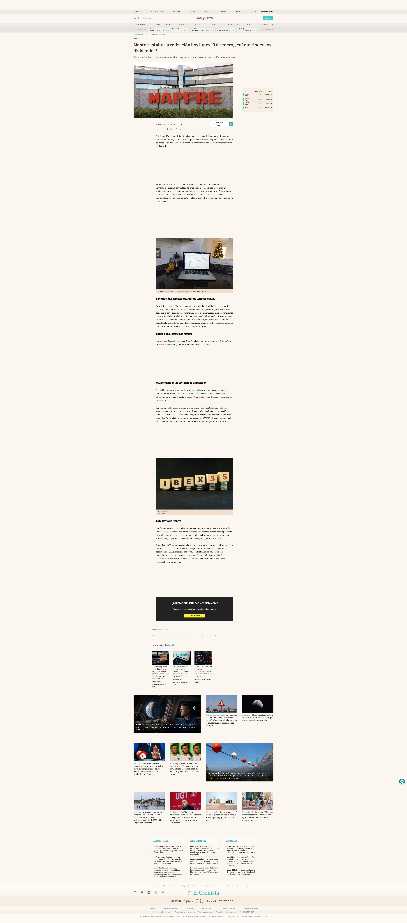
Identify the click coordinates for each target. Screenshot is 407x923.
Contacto (152, 908)
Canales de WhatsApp (171, 908)
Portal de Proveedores (228, 908)
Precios (203, 886)
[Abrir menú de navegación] (135, 18)
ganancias (196, 390)
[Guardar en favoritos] (231, 124)
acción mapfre (166, 636)
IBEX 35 (208, 139)
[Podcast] (211, 901)
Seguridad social (157, 12)
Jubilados (176, 12)
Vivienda (192, 12)
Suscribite (190, 908)
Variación (258, 91)
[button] (402, 782)
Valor (270, 91)
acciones (175, 341)
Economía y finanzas (163, 25)
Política (198, 25)
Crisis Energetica (217, 886)
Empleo (239, 12)
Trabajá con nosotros (251, 908)
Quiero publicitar (197, 615)
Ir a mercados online (140, 29)
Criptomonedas (233, 25)
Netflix (253, 12)
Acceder (268, 18)
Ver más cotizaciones (266, 29)
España (185, 636)
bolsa (217, 636)
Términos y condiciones (205, 912)
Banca (249, 25)
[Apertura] (176, 901)
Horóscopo (242, 886)
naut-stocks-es (196, 636)
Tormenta (137, 12)
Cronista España (139, 34)
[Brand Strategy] (200, 901)
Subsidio (230, 886)
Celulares (174, 886)
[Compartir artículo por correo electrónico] (176, 129)
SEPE (194, 886)
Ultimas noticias (140, 25)
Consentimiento (231, 912)
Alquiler (208, 12)
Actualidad (214, 25)
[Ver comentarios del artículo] (181, 129)
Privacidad (219, 912)
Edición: (266, 11)
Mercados (208, 636)
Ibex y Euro (183, 25)
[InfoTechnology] (227, 901)
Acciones (223, 12)
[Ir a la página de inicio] (144, 18)
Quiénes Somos (207, 908)
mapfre (177, 636)
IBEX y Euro (152, 34)
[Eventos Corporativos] (188, 901)
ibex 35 (162, 34)
